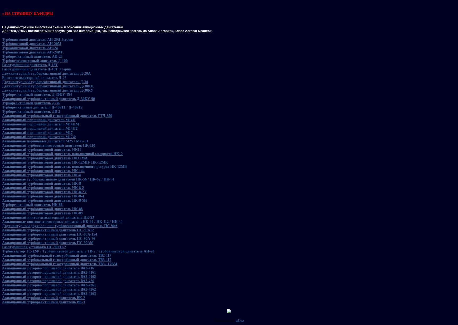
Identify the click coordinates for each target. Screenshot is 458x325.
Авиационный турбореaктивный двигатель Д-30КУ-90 (48, 99)
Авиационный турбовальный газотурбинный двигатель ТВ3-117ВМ (59, 264)
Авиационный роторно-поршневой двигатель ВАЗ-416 (48, 268)
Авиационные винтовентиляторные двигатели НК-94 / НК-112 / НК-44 (62, 222)
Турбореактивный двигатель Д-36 (31, 103)
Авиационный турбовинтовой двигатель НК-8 (41, 184)
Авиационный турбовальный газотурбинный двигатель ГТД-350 (57, 116)
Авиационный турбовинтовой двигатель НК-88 (42, 209)
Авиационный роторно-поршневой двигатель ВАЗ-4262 (49, 289)
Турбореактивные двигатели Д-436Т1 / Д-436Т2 (42, 107)
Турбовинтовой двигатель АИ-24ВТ (32, 52)
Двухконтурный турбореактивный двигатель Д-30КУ (47, 90)
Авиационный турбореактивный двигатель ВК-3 (43, 302)
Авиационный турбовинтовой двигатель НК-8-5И (44, 200)
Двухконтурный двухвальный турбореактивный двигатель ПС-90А (59, 226)
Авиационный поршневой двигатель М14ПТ (40, 128)
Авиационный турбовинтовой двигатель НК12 (41, 150)
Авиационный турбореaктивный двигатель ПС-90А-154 (49, 234)
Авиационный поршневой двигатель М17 (37, 133)
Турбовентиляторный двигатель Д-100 (35, 61)
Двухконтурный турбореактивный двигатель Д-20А (46, 73)
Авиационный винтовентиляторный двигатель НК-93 (48, 217)
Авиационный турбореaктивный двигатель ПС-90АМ (48, 243)
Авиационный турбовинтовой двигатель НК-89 (42, 213)
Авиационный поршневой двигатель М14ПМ (40, 124)
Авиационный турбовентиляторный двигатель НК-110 (48, 145)
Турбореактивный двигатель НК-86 (32, 205)
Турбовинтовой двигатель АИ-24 (30, 48)
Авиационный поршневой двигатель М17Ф (39, 137)
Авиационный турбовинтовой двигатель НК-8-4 (43, 196)
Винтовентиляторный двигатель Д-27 (34, 78)
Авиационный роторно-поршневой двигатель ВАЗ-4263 (49, 294)
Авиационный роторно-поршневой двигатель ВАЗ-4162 (49, 277)
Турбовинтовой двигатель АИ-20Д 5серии (37, 40)
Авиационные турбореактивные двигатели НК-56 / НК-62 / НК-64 (58, 179)
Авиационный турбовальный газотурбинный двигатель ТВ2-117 (56, 256)
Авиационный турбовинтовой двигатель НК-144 (43, 171)
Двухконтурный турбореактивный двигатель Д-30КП (48, 86)
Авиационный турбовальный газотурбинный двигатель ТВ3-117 (56, 260)
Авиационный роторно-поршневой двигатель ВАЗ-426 (48, 281)
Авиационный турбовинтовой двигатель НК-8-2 (43, 188)
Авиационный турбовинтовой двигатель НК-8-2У (44, 192)
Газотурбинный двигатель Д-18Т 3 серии (36, 69)
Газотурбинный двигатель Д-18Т (30, 65)
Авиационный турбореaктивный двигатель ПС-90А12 (48, 230)
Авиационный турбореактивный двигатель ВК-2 (43, 298)
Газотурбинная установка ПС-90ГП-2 (34, 247)
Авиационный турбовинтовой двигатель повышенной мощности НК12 (62, 154)
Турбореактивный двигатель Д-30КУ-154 (37, 95)
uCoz (240, 321)
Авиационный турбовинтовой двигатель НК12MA (44, 158)
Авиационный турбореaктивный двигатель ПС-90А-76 (48, 239)
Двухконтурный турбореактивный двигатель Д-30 (45, 82)
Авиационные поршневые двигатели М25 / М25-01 (45, 141)
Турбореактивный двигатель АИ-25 (32, 56)
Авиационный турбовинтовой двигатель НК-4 (41, 175)
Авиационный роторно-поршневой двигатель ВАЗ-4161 (49, 272)
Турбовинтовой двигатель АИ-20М (31, 44)
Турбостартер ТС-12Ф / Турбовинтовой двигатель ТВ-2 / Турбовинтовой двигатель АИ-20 (78, 251)
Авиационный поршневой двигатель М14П (39, 120)
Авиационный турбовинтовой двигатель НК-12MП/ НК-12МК (55, 162)
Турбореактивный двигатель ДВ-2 (31, 112)
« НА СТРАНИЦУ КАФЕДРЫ (27, 14)
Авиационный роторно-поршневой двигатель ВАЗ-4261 (49, 285)
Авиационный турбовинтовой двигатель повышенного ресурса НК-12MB (64, 167)
